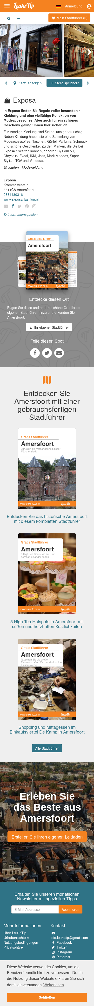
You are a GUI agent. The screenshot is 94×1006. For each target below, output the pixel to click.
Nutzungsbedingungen (21, 942)
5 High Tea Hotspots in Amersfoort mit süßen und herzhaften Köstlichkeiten (47, 623)
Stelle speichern (66, 82)
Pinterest (63, 956)
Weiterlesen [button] (53, 985)
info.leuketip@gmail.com (69, 937)
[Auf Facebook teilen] (35, 352)
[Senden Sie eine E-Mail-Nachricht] (59, 352)
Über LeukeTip (15, 932)
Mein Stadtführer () (71, 17)
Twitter (62, 947)
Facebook (64, 942)
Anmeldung (73, 6)
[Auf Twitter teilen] (47, 352)
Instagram (64, 952)
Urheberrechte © (16, 937)
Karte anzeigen (30, 82)
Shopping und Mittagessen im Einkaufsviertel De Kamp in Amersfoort (47, 729)
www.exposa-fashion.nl (21, 199)
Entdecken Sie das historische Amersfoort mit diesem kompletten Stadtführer (47, 518)
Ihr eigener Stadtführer (51, 327)
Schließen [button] (47, 997)
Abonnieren (70, 909)
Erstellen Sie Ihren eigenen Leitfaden (47, 836)
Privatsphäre (13, 947)
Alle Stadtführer (47, 748)
